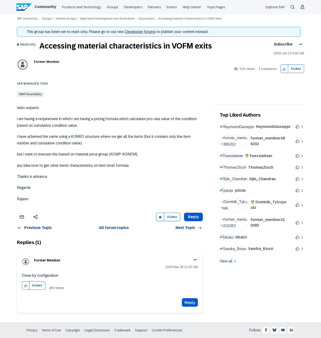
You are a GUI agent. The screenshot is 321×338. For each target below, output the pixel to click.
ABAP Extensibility (30, 94)
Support (141, 330)
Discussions (146, 18)
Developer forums (140, 32)
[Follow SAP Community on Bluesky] (274, 330)
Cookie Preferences (167, 330)
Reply (189, 303)
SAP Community (27, 18)
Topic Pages (216, 7)
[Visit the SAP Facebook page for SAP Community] (266, 330)
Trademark (122, 330)
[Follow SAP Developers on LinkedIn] (291, 330)
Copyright (72, 330)
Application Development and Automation (107, 18)
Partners (154, 7)
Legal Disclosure (97, 330)
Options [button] (299, 44)
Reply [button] (193, 217)
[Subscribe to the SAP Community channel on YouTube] (283, 330)
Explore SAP (275, 7)
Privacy (32, 330)
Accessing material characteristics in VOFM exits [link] (190, 18)
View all (226, 261)
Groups (112, 7)
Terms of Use (51, 330)
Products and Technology (81, 7)
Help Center (192, 7)
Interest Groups (66, 18)
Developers (133, 7)
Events (172, 7)
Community (45, 7)
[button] (284, 69)
